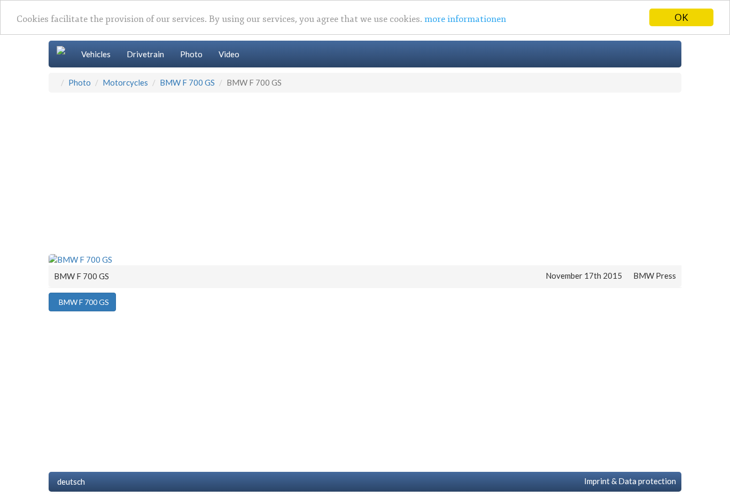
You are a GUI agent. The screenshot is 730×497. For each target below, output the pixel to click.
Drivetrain (145, 54)
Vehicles (96, 54)
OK (681, 17)
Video (229, 54)
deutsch (69, 481)
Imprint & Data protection (628, 481)
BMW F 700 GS (187, 82)
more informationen (465, 19)
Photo (191, 54)
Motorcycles (125, 82)
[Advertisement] (365, 173)
